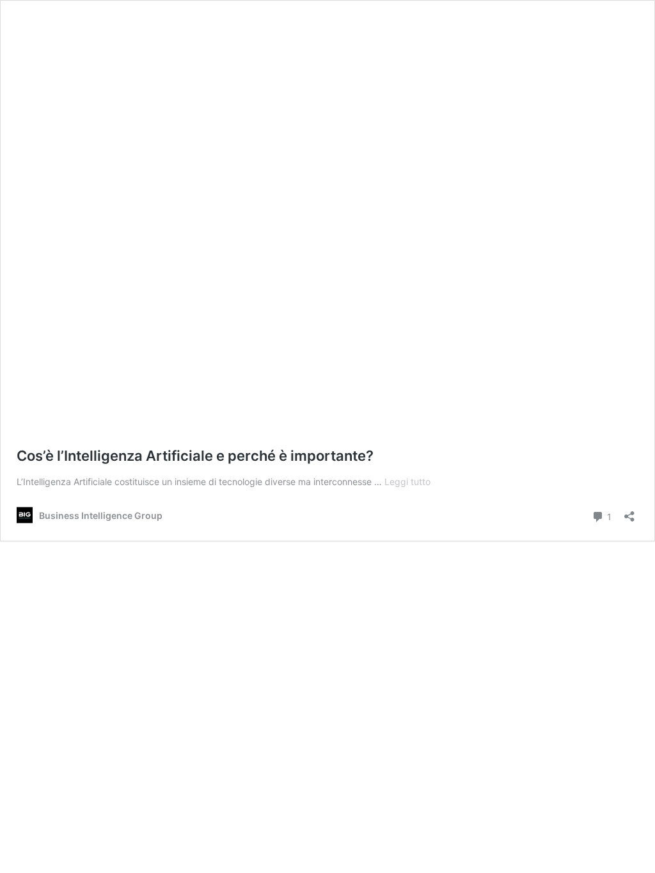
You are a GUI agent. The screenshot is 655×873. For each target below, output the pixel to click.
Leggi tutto (407, 481)
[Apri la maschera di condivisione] (629, 512)
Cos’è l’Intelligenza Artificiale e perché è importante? (195, 455)
